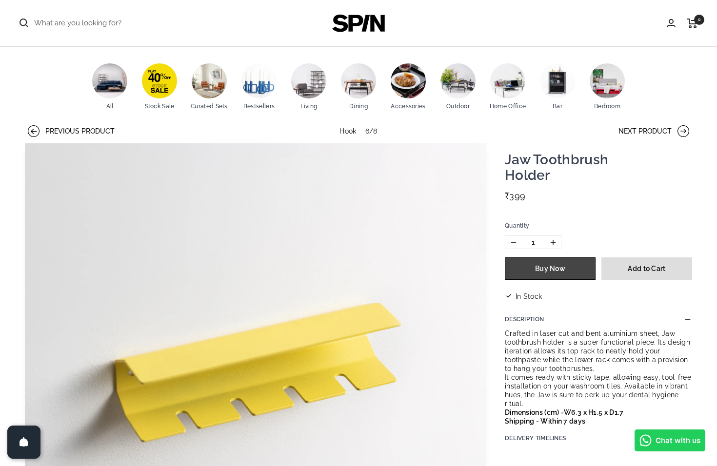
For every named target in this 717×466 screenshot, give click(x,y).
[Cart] (692, 23)
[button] (598, 225)
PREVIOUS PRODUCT (70, 131)
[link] (110, 88)
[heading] (575, 168)
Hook (347, 131)
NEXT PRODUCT (646, 131)
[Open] (23, 442)
